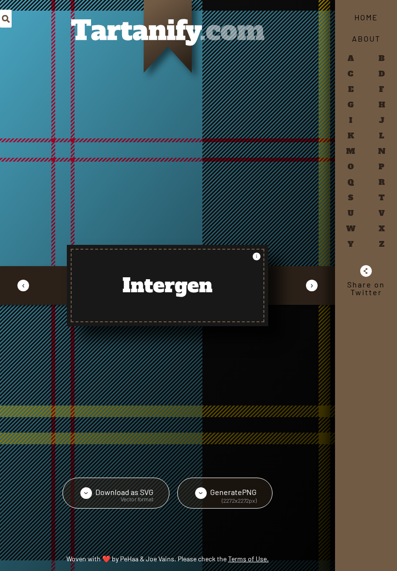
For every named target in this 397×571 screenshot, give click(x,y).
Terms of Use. (248, 559)
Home (366, 17)
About (366, 38)
